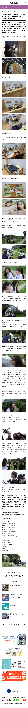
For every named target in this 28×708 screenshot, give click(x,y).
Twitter (8, 575)
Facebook (16, 575)
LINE (22, 575)
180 (9, 624)
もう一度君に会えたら (15, 30)
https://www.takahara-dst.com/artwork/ (13, 514)
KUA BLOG (14, 2)
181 (11, 624)
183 (16, 624)
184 (19, 624)
